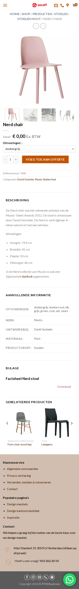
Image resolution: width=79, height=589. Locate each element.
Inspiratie (13, 517)
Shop (26, 14)
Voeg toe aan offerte (45, 159)
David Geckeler (25, 179)
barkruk (27, 276)
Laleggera (46, 444)
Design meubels (17, 504)
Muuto (38, 179)
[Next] (69, 69)
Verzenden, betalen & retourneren (29, 482)
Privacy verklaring (19, 475)
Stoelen (61, 14)
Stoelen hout (29, 19)
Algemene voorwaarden (22, 468)
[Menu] (5, 5)
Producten (42, 14)
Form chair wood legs (20, 444)
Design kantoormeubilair (23, 511)
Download (64, 386)
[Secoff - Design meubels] (39, 5)
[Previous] (9, 69)
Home (15, 14)
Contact (12, 489)
